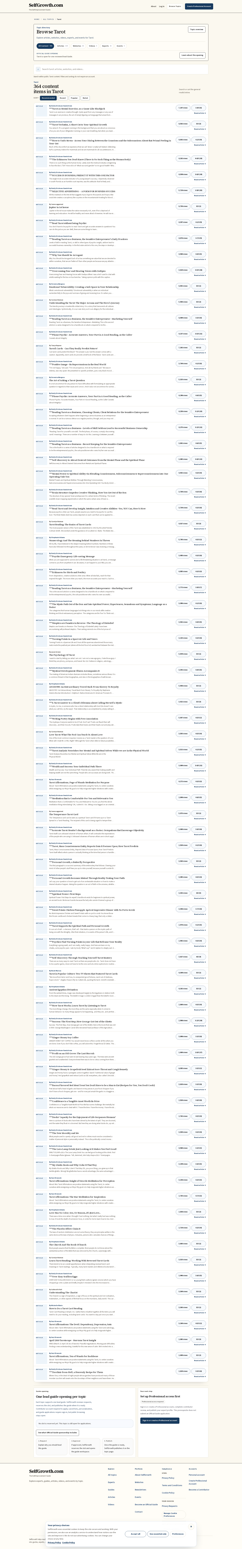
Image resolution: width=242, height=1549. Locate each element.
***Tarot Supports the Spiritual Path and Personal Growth (79, 926)
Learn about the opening (192, 55)
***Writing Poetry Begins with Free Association (73, 718)
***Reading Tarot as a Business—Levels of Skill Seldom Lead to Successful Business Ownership (98, 428)
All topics (112, 1475)
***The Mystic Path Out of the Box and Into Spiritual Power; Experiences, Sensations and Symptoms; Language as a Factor (108, 606)
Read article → (200, 113)
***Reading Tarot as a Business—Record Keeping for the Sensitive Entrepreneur (90, 444)
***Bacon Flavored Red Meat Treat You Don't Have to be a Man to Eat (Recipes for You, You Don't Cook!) (102, 1085)
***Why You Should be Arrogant (66, 255)
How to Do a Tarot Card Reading (65, 1308)
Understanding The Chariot (63, 1292)
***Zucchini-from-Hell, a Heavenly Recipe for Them (76, 1372)
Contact (139, 1511)
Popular (74, 98)
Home (36, 19)
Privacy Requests (169, 1506)
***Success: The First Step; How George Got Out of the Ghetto (80, 1021)
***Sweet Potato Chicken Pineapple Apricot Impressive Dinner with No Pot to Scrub (92, 910)
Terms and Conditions (172, 1485)
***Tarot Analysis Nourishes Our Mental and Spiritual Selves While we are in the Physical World (99, 750)
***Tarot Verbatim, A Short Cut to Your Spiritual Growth (78, 124)
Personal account (197, 1475)
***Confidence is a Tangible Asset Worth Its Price (74, 1101)
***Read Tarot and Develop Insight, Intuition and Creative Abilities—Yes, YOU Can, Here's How (97, 508)
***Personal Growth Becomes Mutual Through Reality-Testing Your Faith (87, 878)
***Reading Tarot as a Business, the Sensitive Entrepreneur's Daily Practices (88, 239)
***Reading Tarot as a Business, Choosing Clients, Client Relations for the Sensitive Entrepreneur (99, 412)
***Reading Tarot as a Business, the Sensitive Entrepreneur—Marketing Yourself (90, 319)
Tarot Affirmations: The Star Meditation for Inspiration (77, 1197)
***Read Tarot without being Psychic (68, 223)
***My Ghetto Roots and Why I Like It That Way (73, 1165)
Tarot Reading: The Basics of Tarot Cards (70, 524)
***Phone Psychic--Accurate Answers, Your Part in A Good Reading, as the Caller (90, 334)
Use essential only (158, 1534)
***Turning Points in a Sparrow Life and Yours (73, 639)
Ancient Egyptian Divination (63, 989)
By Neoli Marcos (55, 971)
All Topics (48, 19)
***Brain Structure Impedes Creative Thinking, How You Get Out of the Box (87, 492)
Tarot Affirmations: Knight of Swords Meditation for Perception (82, 1181)
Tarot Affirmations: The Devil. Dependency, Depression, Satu (80, 1324)
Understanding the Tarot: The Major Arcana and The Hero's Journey (84, 303)
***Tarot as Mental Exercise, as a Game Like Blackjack (77, 108)
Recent (63, 98)
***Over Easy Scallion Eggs (63, 1276)
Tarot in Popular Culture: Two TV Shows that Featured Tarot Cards (83, 973)
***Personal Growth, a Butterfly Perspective (72, 862)
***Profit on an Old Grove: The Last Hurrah (71, 1053)
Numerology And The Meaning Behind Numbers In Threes (79, 540)
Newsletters (140, 1489)
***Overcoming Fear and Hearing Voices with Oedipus (77, 271)
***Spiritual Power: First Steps (65, 894)
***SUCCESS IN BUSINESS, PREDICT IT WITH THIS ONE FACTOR (81, 175)
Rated (85, 98)
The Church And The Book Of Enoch (67, 1244)
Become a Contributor (199, 1489)
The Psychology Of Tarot (62, 655)
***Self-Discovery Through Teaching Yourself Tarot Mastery (80, 957)
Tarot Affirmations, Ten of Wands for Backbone (73, 1356)
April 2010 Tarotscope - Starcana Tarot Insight (72, 1340)
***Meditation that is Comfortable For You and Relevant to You (81, 798)
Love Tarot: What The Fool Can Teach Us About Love (76, 734)
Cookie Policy (168, 1492)
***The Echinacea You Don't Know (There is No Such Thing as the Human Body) (90, 159)
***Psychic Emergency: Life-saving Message (72, 556)
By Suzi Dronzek (55, 779)
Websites (139, 1482)
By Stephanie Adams (57, 537)
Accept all (135, 1534)
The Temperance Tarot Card (63, 814)
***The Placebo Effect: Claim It (64, 1228)
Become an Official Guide (146, 1504)
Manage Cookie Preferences (170, 1514)
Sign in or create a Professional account (160, 1420)
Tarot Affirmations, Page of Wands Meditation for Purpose (79, 782)
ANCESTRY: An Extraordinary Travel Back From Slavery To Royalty (84, 687)
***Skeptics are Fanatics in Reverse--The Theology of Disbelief (81, 623)
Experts (111, 1482)
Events (138, 1497)
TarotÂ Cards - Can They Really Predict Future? (73, 348)
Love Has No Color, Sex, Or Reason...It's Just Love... (75, 1212)
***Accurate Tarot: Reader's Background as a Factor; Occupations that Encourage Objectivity (96, 830)
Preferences (178, 1534)
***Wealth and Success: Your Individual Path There (75, 766)
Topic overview (196, 29)
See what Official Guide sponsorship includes (57, 1432)
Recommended (48, 98)
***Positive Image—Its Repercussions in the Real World (77, 364)
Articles (111, 1497)
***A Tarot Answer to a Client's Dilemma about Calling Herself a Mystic (85, 702)
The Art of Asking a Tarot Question (67, 380)
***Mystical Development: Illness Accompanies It (74, 671)
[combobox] (124, 69)
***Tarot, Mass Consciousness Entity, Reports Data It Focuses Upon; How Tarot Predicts (93, 846)
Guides (111, 1489)
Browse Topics (175, 6)
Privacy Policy (168, 1478)
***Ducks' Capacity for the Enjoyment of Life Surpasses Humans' (82, 1117)
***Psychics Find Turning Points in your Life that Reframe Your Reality (85, 942)
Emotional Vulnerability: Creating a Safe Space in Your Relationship (84, 287)
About (153, 6)
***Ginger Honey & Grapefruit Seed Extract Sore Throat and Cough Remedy (88, 1069)
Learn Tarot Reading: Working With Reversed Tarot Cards (79, 1260)
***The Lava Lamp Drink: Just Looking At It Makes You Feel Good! (83, 1149)
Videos (111, 1504)
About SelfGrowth (143, 1475)
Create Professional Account (198, 1482)
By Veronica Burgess (57, 284)
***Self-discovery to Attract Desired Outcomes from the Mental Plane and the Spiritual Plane (97, 460)
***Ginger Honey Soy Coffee (64, 1037)
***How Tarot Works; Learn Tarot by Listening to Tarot (77, 1005)
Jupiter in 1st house (59, 207)
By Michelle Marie (56, 1305)
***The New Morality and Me (64, 1133)
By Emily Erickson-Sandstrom (60, 106)
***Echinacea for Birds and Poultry (67, 572)
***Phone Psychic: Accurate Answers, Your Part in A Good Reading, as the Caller (90, 396)
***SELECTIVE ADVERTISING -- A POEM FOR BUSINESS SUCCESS (82, 191)
